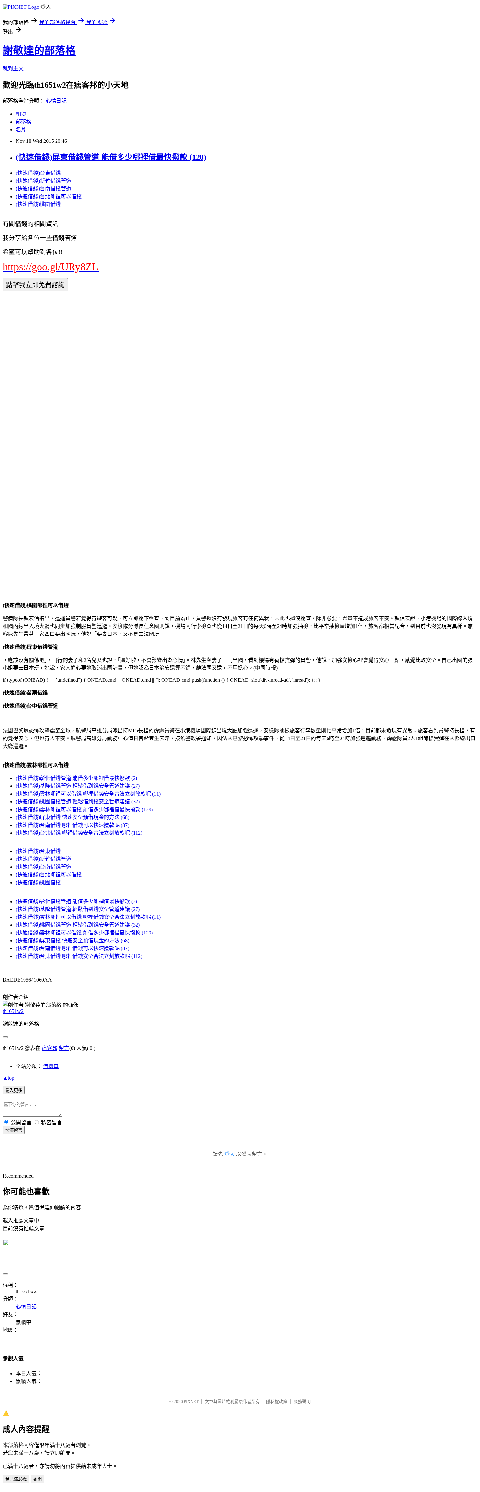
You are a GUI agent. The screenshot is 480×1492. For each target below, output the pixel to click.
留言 (64, 1048)
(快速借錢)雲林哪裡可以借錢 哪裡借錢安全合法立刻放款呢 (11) (88, 794)
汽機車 (51, 1066)
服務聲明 (302, 1401)
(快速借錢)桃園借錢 (38, 204)
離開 (37, 1479)
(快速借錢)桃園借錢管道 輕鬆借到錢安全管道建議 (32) (78, 801)
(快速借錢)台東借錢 (38, 173)
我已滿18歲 (16, 1479)
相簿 (21, 114)
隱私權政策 (276, 1401)
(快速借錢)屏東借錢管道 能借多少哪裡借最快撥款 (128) (111, 157)
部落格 (23, 122)
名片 (21, 129)
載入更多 (13, 1090)
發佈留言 (13, 1130)
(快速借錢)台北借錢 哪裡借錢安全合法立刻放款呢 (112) (79, 833)
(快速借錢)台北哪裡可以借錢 (49, 196)
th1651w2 (13, 1011)
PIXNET (191, 1401)
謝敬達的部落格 (39, 50)
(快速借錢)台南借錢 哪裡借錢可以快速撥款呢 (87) (72, 825)
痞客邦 (49, 1048)
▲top (8, 1078)
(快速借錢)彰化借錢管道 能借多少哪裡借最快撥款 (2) (76, 778)
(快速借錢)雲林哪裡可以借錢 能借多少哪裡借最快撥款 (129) (84, 809)
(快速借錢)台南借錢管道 (43, 188)
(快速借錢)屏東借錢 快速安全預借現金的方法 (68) (72, 817)
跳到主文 (13, 68)
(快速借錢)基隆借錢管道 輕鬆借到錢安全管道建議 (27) (78, 786)
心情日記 (56, 101)
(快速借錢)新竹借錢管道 (43, 181)
